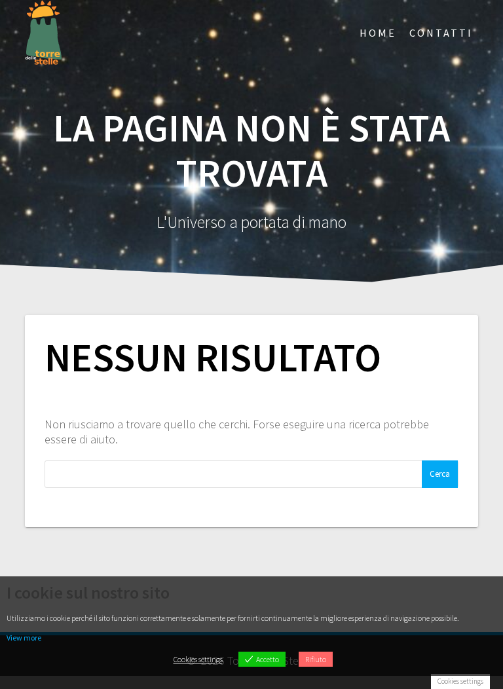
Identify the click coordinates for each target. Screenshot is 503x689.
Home (378, 32)
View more (24, 637)
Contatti (441, 32)
